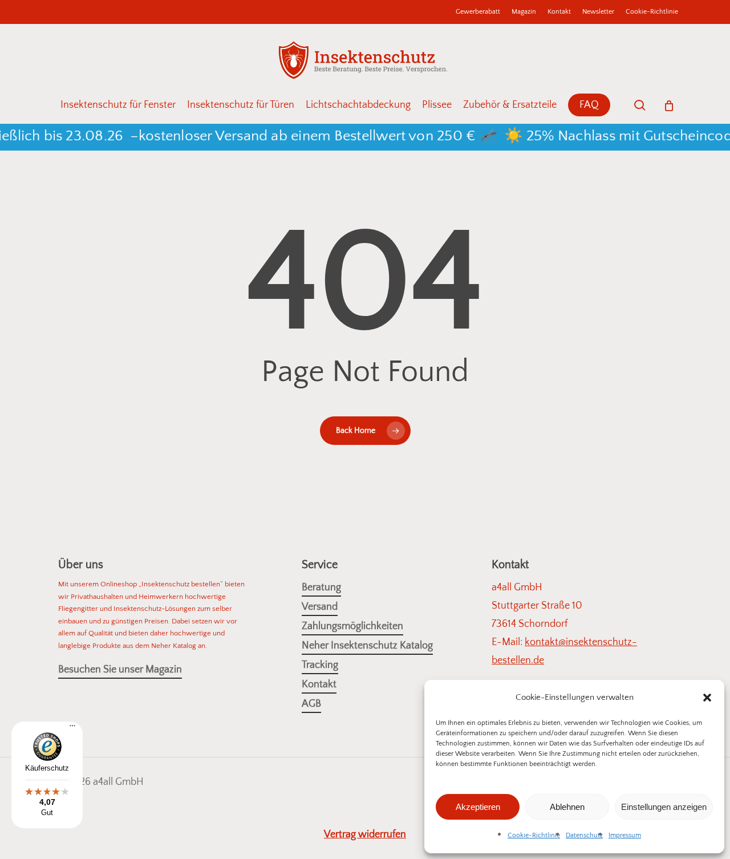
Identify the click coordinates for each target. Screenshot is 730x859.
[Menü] (72, 730)
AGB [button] (311, 704)
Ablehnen (567, 807)
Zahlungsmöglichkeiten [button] (352, 626)
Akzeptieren (478, 807)
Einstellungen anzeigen (664, 807)
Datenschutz (584, 835)
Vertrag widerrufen (365, 834)
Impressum (625, 835)
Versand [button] (320, 607)
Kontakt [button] (319, 684)
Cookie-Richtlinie (534, 835)
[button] (707, 697)
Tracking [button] (320, 665)
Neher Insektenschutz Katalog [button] (367, 645)
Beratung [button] (321, 587)
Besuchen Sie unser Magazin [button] (120, 669)
